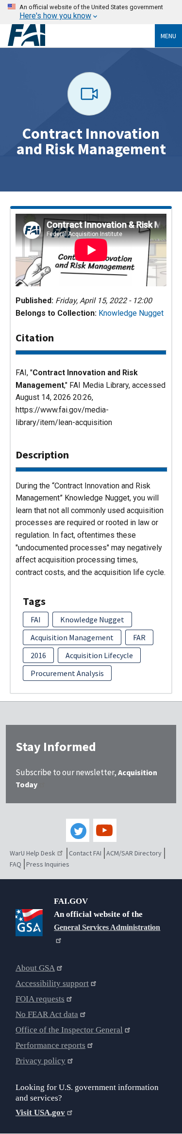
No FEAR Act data (47, 1014)
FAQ (15, 864)
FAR (139, 637)
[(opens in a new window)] (31, 920)
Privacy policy (41, 1060)
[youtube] (104, 830)
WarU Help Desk (32, 853)
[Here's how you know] (91, 12)
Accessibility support (52, 983)
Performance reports (50, 1045)
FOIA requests (40, 998)
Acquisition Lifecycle (99, 655)
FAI (36, 619)
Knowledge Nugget (131, 313)
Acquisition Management (72, 637)
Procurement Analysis (67, 673)
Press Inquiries (47, 864)
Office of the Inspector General (69, 1029)
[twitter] (77, 830)
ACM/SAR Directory (134, 853)
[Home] (81, 35)
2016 (38, 655)
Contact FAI (85, 853)
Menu (168, 35)
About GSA (35, 967)
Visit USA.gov (40, 1112)
